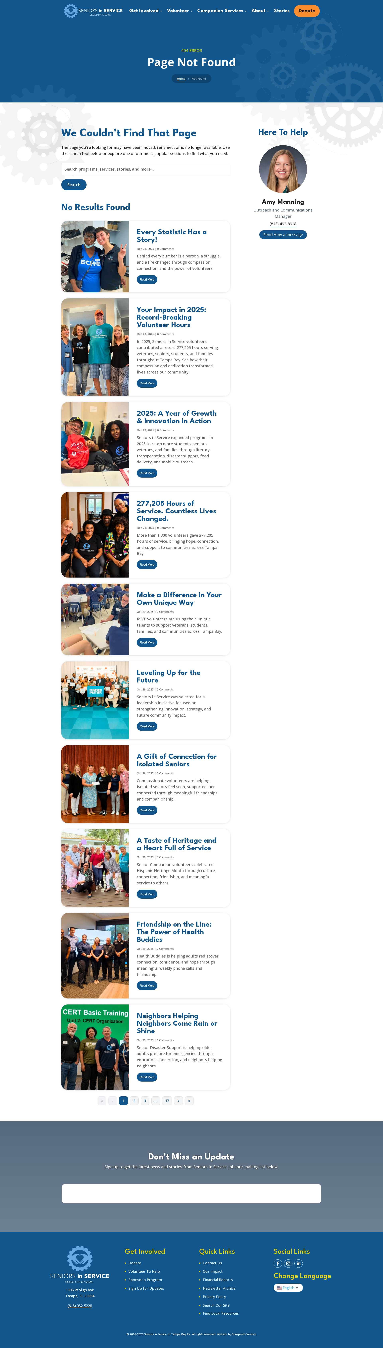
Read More (147, 279)
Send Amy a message (283, 234)
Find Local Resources (221, 1313)
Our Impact (213, 1271)
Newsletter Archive (219, 1288)
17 (167, 1100)
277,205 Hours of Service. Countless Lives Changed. (176, 511)
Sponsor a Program (145, 1279)
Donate (134, 1263)
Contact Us (212, 1263)
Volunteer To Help (144, 1271)
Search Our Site (216, 1305)
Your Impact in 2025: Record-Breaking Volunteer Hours (171, 318)
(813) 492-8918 (283, 223)
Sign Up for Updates (146, 1288)
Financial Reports (218, 1279)
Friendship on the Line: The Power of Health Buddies (174, 932)
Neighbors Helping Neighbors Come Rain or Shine (177, 1024)
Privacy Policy (214, 1296)
